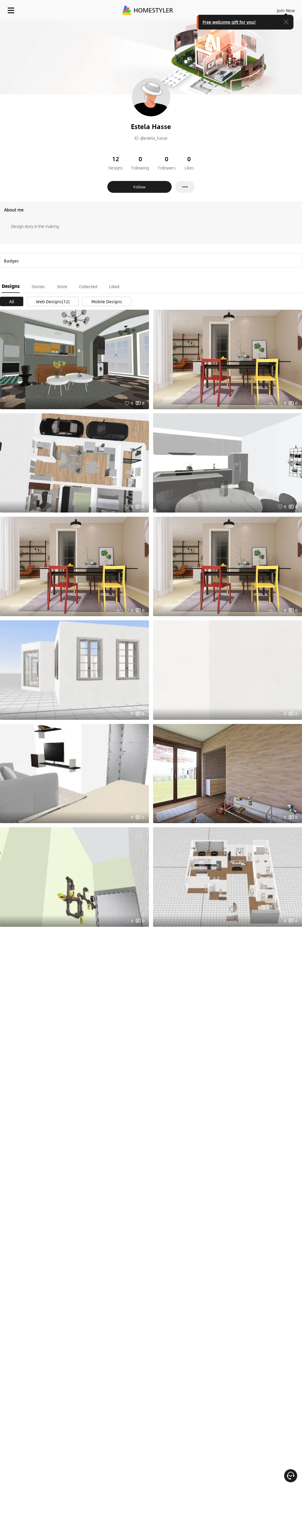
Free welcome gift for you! (229, 22)
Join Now (286, 10)
